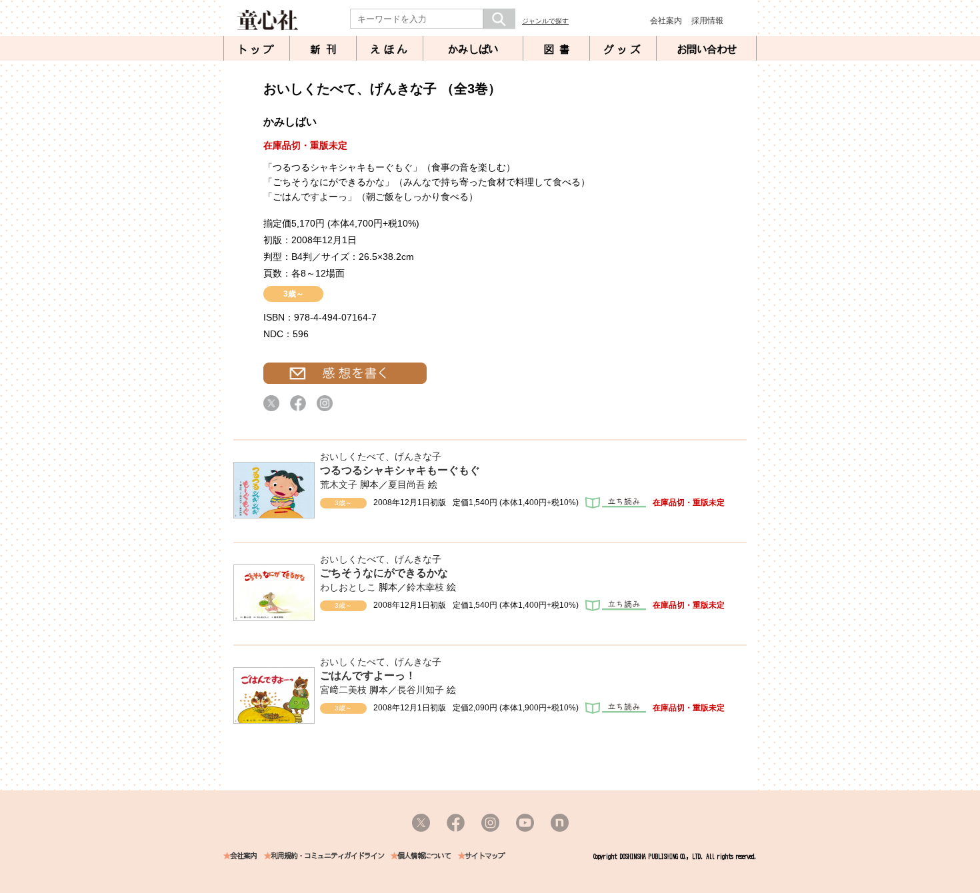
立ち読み (615, 502)
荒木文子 (338, 484)
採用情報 (707, 20)
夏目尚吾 (406, 484)
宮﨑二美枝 (343, 689)
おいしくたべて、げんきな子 (380, 456)
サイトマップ (485, 856)
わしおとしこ (348, 587)
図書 (559, 49)
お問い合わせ (707, 49)
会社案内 (666, 20)
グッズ (623, 49)
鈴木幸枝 (425, 587)
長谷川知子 (420, 689)
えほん (390, 49)
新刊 (326, 49)
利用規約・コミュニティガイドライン (327, 856)
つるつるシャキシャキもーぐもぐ (400, 470)
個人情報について (424, 856)
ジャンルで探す (545, 21)
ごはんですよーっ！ (368, 675)
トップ (257, 49)
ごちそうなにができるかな (384, 572)
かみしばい (473, 49)
